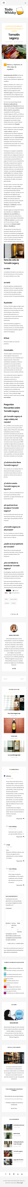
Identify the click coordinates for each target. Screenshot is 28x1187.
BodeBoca (12, 226)
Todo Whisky (12, 826)
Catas (8, 26)
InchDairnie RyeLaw (18, 1125)
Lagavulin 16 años (18, 1160)
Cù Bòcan (13, 204)
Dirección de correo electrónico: (14, 1096)
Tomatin (14, 31)
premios (7, 603)
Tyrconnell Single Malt (14, 755)
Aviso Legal (20, 1182)
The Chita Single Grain (14, 713)
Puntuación (9, 28)
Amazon (14, 224)
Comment (9, 908)
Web (18, 923)
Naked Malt (16, 1133)
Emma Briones (19, 41)
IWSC (6, 599)
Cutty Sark (14, 736)
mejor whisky (13, 599)
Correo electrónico (13, 925)
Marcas (19, 26)
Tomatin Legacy (18, 1151)
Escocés (13, 26)
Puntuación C (17, 28)
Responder (19, 818)
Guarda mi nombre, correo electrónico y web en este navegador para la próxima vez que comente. (13, 936)
